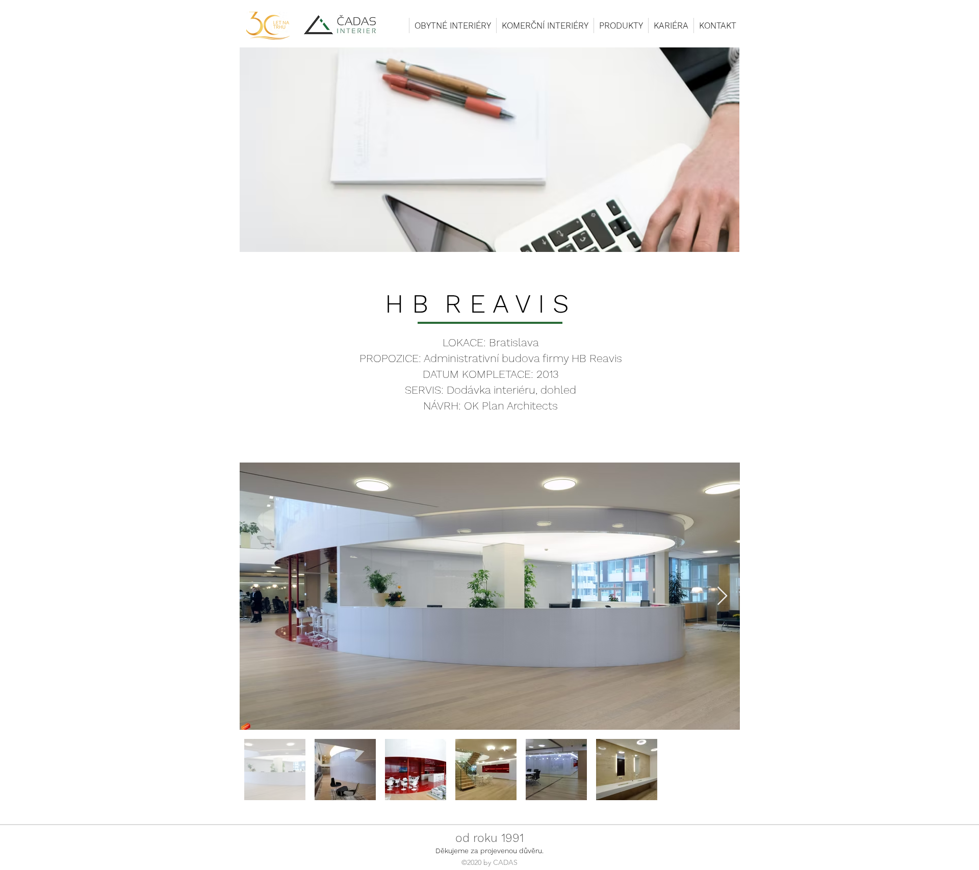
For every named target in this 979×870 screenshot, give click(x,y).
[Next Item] (722, 596)
